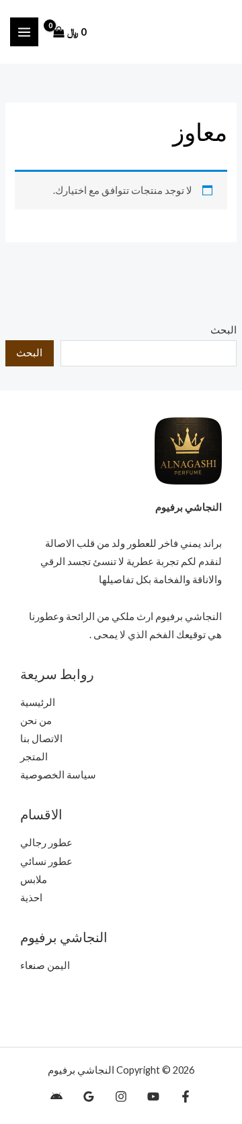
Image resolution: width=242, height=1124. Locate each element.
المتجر (34, 756)
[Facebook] (185, 1096)
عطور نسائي (46, 861)
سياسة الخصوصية (58, 774)
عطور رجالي (46, 842)
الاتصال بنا (41, 738)
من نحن (36, 720)
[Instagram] (121, 1096)
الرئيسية (37, 702)
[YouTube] (153, 1096)
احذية (31, 897)
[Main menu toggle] (24, 31)
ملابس (33, 879)
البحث (223, 330)
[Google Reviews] (89, 1096)
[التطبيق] (56, 1096)
